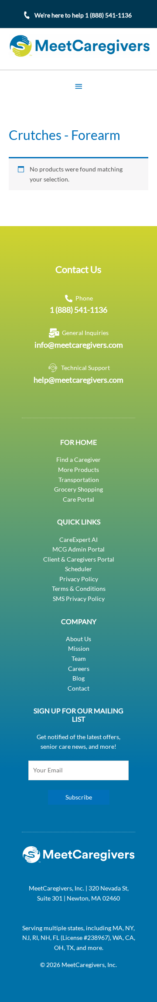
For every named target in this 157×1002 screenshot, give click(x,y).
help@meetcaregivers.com (78, 379)
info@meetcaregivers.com (78, 344)
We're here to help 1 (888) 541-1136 (83, 15)
